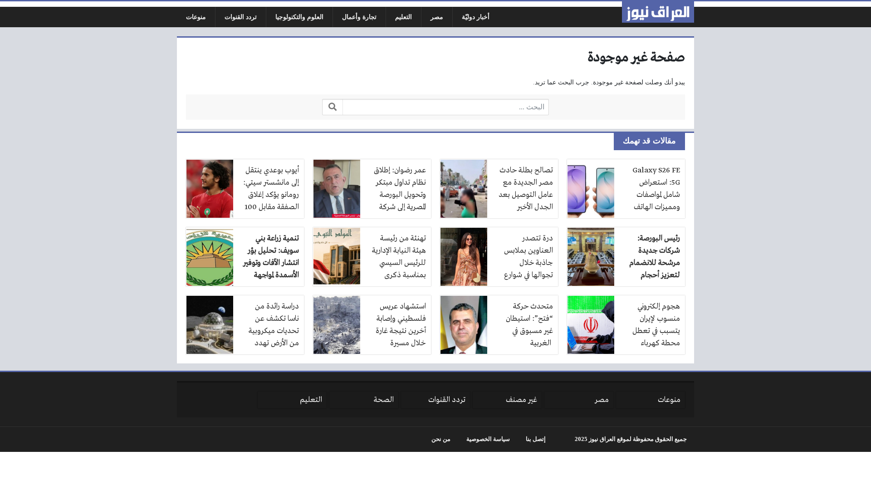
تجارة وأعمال (359, 17)
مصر (437, 17)
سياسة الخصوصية (488, 439)
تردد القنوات (241, 17)
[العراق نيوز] (658, 12)
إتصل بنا (536, 439)
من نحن (440, 439)
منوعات (196, 17)
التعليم (403, 17)
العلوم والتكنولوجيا (299, 17)
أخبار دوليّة (475, 17)
